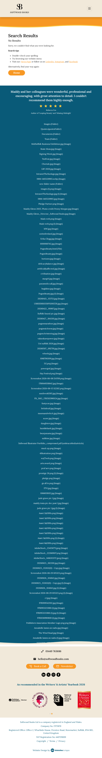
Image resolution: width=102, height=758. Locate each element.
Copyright (41, 741)
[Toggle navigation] (89, 8)
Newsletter (64, 666)
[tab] (50, 713)
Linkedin (50, 61)
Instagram (59, 61)
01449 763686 (51, 651)
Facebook (73, 61)
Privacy (61, 741)
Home (16, 72)
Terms (52, 741)
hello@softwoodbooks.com (51, 659)
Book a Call (37, 666)
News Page (26, 61)
